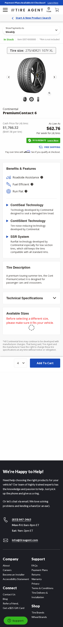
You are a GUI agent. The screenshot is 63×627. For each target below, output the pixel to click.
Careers (7, 570)
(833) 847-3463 (21, 519)
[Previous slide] (9, 77)
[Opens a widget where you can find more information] (16, 621)
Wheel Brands (39, 617)
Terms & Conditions (42, 588)
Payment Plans (39, 570)
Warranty (36, 579)
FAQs (34, 565)
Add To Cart (45, 363)
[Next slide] (54, 77)
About (6, 565)
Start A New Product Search (33, 17)
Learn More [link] (53, 3)
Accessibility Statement (16, 579)
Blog (5, 598)
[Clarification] (41, 177)
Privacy (35, 583)
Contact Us (9, 594)
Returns (35, 574)
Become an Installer (13, 574)
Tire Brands (37, 612)
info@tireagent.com (25, 540)
